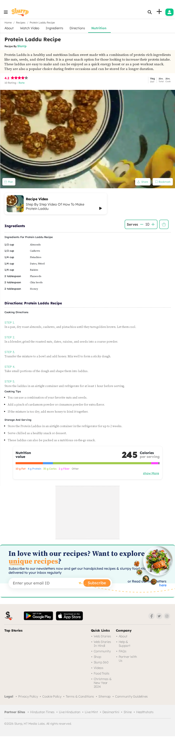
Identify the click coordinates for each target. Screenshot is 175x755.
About (123, 636)
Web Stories (102, 636)
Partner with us (128, 659)
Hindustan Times (42, 712)
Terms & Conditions (80, 696)
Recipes (20, 22)
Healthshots (144, 712)
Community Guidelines (131, 696)
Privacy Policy (28, 696)
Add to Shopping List (164, 224)
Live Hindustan (69, 712)
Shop (97, 657)
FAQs (122, 651)
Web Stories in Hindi (102, 644)
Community (102, 651)
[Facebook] (151, 616)
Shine (128, 712)
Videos (98, 668)
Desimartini (110, 712)
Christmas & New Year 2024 (103, 683)
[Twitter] (159, 616)
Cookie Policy (51, 696)
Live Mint (91, 712)
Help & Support (124, 644)
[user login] (169, 12)
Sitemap (104, 696)
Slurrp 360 (101, 662)
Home (8, 22)
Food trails (101, 673)
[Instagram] (167, 616)
